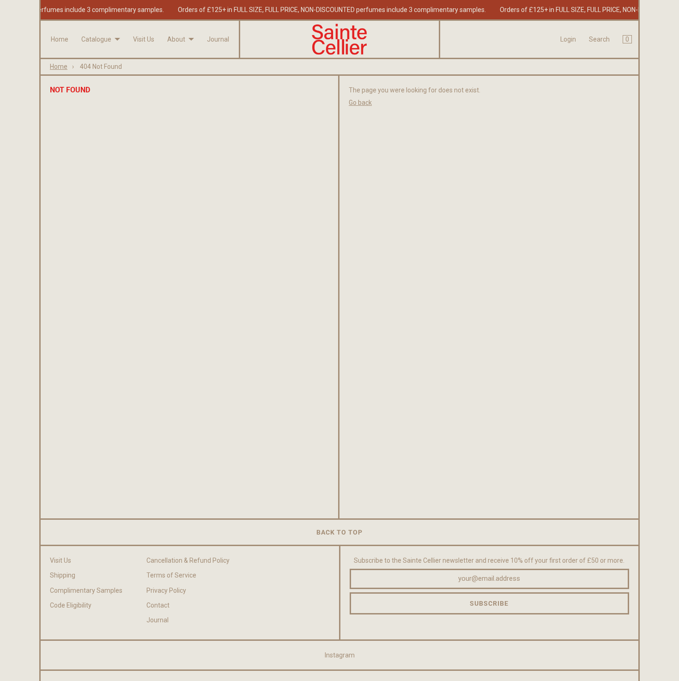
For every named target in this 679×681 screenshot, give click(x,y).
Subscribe (489, 603)
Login (568, 39)
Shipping (62, 575)
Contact (158, 605)
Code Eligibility (70, 605)
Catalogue (96, 39)
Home (59, 39)
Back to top (339, 532)
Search (599, 39)
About (176, 39)
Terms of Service (171, 575)
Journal (218, 39)
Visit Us (143, 39)
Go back (360, 102)
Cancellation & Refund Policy (188, 560)
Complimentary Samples (86, 590)
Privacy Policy (166, 590)
